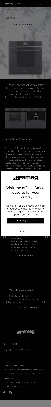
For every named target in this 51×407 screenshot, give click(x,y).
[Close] (47, 173)
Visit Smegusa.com (25, 221)
